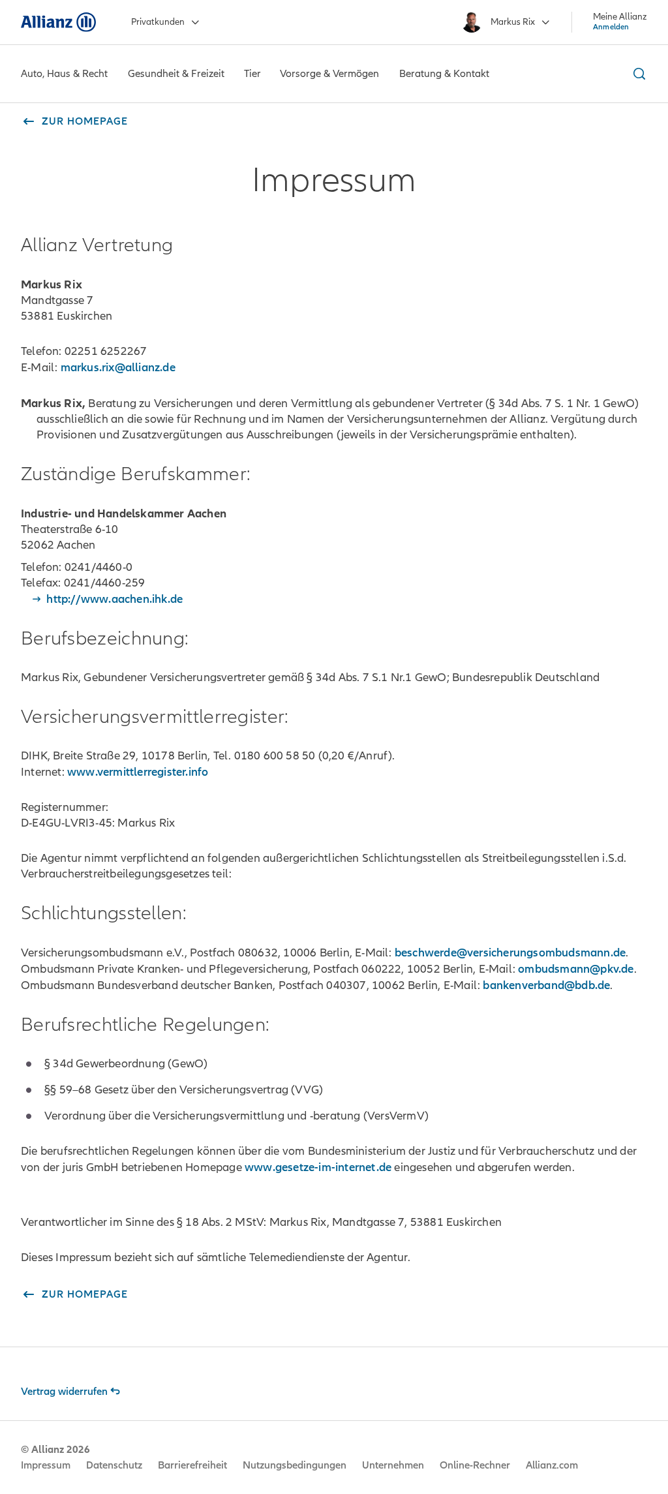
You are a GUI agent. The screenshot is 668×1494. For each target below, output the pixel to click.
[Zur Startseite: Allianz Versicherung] (58, 22)
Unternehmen (393, 1465)
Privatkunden (158, 21)
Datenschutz (114, 1465)
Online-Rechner (475, 1465)
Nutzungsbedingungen (294, 1465)
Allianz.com (552, 1465)
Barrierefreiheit (192, 1465)
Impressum (45, 1465)
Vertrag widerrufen (64, 1391)
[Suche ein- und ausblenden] (637, 73)
